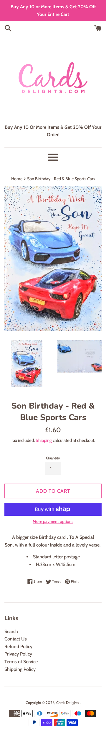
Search (11, 631)
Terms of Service (21, 661)
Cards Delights (68, 702)
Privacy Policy (18, 654)
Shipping (44, 440)
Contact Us (15, 639)
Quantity (53, 458)
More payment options (53, 521)
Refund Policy (18, 646)
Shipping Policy (20, 669)
